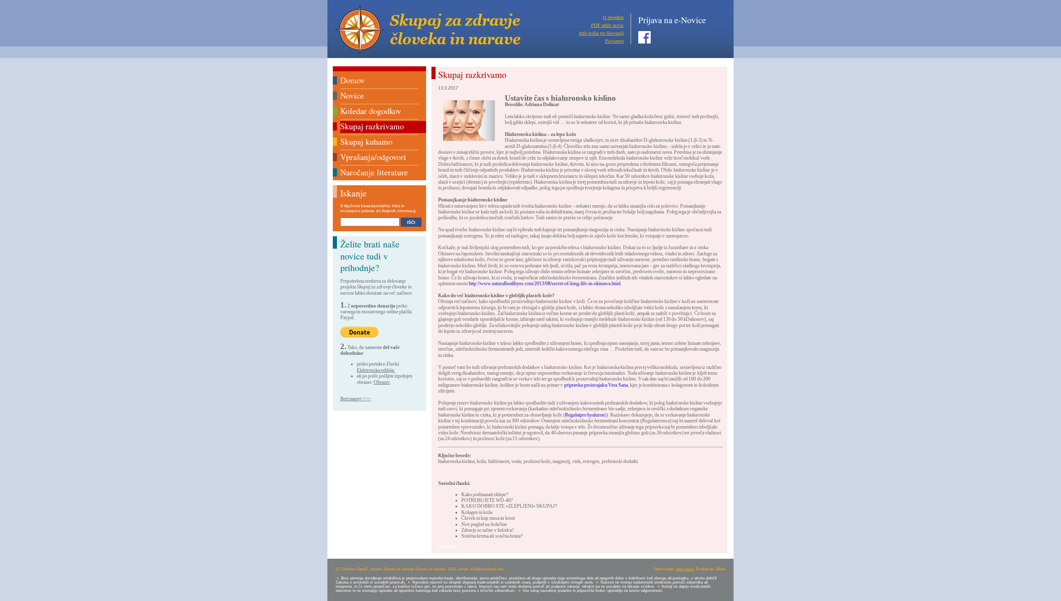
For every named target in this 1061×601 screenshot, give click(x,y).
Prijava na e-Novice (672, 20)
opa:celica (684, 569)
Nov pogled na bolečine (484, 524)
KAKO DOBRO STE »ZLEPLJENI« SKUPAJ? (509, 506)
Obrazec (382, 382)
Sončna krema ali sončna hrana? (492, 536)
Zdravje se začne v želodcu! (487, 530)
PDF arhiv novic (607, 25)
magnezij (561, 461)
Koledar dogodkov (370, 110)
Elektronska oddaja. (376, 370)
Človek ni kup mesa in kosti (488, 518)
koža (481, 461)
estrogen (591, 461)
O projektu (613, 17)
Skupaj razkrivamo (372, 126)
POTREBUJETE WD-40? (487, 500)
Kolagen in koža (477, 512)
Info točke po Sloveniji (601, 32)
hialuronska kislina (456, 461)
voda (516, 461)
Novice (352, 95)
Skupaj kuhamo (366, 141)
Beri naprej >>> (355, 399)
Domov (352, 80)
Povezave (614, 40)
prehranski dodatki (620, 461)
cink (576, 461)
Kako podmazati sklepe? (485, 494)
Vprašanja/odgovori (373, 156)
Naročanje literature (374, 172)
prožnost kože (536, 461)
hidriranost (498, 461)
